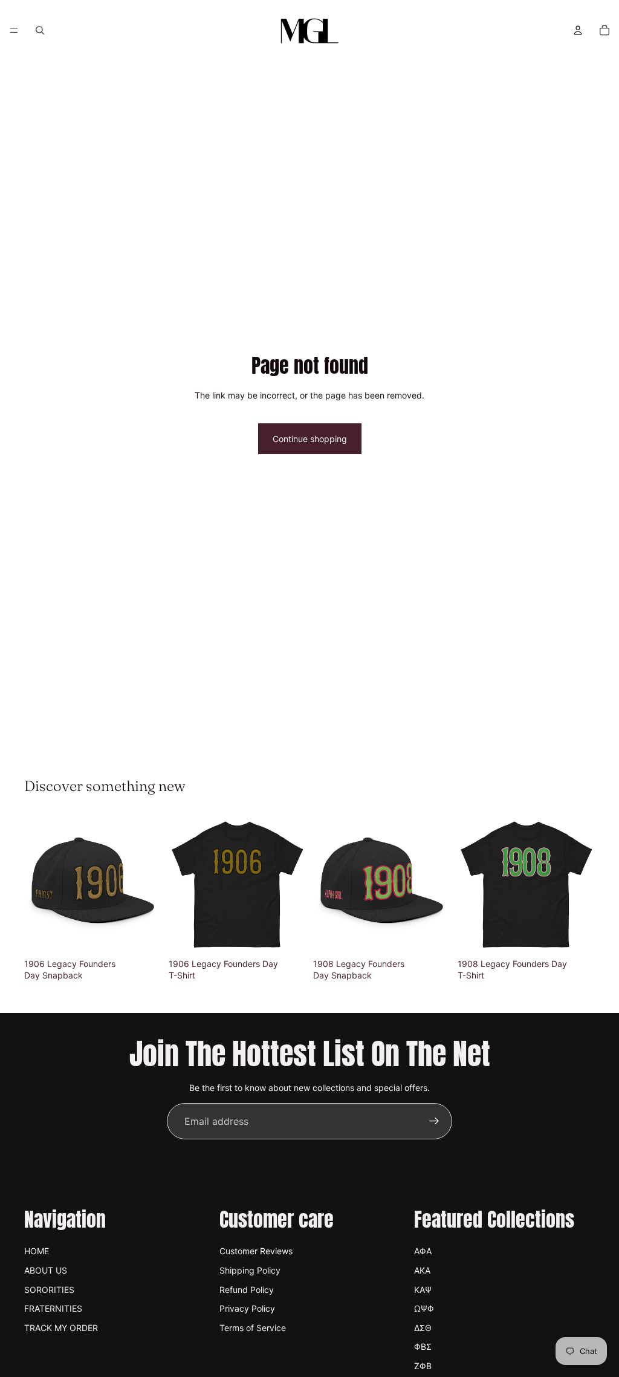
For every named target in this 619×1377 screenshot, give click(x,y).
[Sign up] (434, 1121)
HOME (36, 1251)
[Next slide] (148, 884)
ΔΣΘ (423, 1328)
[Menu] (14, 30)
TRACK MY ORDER (61, 1328)
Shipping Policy (249, 1270)
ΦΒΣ (423, 1346)
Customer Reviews (256, 1251)
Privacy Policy (247, 1308)
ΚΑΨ (423, 1289)
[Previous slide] (37, 884)
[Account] (578, 30)
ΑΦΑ (423, 1251)
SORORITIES (49, 1289)
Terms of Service (252, 1328)
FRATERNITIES (53, 1308)
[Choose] (287, 934)
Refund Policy (246, 1289)
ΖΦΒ (423, 1366)
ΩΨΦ (424, 1308)
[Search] (40, 30)
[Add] (143, 934)
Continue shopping (310, 439)
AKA (422, 1270)
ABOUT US (45, 1270)
